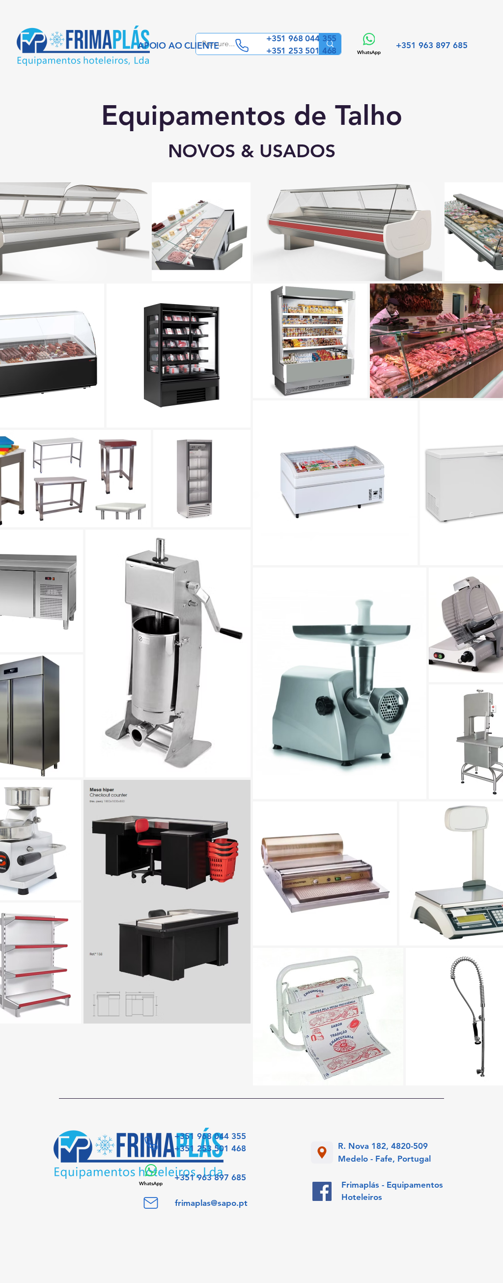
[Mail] (151, 1203)
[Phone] (242, 45)
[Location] (322, 1152)
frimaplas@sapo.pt (211, 1203)
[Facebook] (322, 1191)
